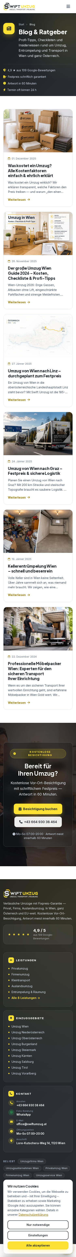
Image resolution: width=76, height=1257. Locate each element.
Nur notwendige (38, 1224)
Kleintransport (21, 980)
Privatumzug (20, 968)
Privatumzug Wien (56, 1168)
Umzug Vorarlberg (24, 1073)
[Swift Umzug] (19, 6)
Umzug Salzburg (23, 1061)
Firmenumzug (20, 974)
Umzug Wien (20, 1026)
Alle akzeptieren (38, 1245)
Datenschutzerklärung (33, 1214)
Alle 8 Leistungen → (26, 998)
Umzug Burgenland (24, 1044)
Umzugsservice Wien (49, 1175)
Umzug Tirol (20, 1067)
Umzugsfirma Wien (31, 1161)
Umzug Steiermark (24, 1050)
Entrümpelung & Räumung (29, 992)
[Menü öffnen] (68, 6)
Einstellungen (38, 1235)
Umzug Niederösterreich (28, 1032)
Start (21, 24)
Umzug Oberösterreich (27, 1038)
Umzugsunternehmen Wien (22, 1168)
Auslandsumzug (22, 986)
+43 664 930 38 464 (40, 822)
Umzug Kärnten (22, 1055)
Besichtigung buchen (40, 809)
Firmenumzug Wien (17, 1175)
